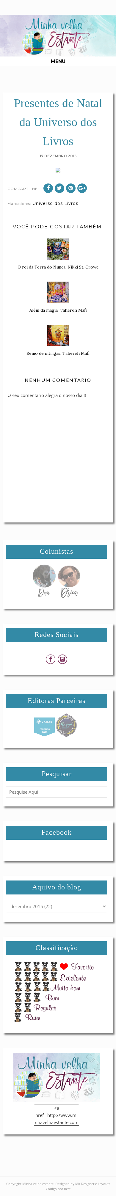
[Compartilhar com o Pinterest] (71, 188)
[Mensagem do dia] (44, 596)
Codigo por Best (58, 1188)
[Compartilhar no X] (59, 188)
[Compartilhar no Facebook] (48, 188)
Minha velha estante (38, 1183)
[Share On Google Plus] (82, 188)
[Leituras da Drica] (69, 596)
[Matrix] (44, 735)
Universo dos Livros (55, 203)
